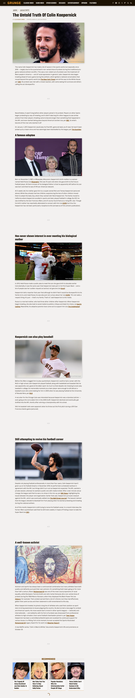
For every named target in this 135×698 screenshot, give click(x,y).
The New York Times (48, 79)
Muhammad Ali (39, 591)
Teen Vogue (70, 615)
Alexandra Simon (19, 19)
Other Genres (51, 2)
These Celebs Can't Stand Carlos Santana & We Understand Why (75, 685)
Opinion (84, 2)
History (17, 599)
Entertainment (73, 2)
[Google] (128, 3)
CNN (19, 82)
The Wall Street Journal (58, 498)
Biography (35, 182)
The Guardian (76, 129)
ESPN (64, 203)
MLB (31, 393)
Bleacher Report (53, 623)
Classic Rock (29, 2)
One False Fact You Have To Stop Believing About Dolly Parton (39, 685)
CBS (27, 512)
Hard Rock (40, 2)
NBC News (64, 493)
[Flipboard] (125, 3)
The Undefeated (73, 306)
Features (93, 2)
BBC (67, 120)
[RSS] (131, 3)
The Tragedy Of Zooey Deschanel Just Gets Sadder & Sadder (20, 685)
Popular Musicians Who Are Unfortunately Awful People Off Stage (57, 685)
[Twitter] (122, 3)
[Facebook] (113, 3)
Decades (62, 2)
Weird (15, 10)
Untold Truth (24, 10)
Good (63, 288)
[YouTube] (116, 3)
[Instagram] (119, 3)
